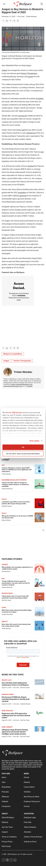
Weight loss (7, 680)
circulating (39, 98)
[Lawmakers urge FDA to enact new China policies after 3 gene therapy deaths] (39, 503)
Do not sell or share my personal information (23, 453)
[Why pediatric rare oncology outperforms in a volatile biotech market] (39, 568)
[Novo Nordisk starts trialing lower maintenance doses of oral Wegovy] (39, 682)
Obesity (5, 621)
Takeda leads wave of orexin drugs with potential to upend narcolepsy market (15, 597)
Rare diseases (7, 710)
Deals (4, 513)
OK (23, 447)
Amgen (4, 70)
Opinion (5, 564)
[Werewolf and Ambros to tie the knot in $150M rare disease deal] (39, 517)
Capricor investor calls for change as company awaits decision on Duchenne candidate (15, 484)
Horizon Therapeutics (29, 73)
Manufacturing (8, 694)
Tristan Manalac (31, 16)
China (4, 607)
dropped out (31, 133)
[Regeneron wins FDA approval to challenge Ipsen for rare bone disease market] (39, 712)
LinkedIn (30, 386)
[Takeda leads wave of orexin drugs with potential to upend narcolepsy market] (39, 597)
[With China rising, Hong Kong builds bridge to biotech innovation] (39, 611)
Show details (34, 441)
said (23, 130)
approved (23, 196)
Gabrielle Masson (7, 506)
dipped (22, 264)
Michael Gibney (6, 520)
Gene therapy (7, 727)
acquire (30, 76)
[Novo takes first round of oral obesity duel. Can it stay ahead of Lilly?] (39, 625)
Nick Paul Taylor (6, 600)
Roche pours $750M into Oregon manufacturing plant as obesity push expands (16, 699)
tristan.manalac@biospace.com (21, 384)
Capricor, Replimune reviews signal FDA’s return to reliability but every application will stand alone (16, 469)
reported (30, 166)
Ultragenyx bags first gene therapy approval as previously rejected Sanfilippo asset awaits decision (15, 732)
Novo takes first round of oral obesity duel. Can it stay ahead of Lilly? (16, 625)
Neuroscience (7, 593)
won (42, 152)
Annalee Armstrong (7, 614)
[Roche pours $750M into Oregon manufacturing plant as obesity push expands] (39, 696)
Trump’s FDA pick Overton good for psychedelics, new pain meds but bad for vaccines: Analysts (16, 583)
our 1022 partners (16, 412)
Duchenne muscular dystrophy (14, 480)
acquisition (22, 192)
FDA (3, 465)
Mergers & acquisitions (12, 354)
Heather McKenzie (7, 488)
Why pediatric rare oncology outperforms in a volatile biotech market (17, 568)
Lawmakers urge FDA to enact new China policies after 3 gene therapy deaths (16, 502)
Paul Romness (6, 571)
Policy (4, 499)
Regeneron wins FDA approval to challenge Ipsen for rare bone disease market (16, 715)
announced (22, 116)
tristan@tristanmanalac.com (12, 386)
